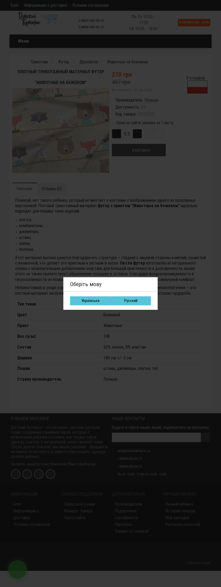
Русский (130, 300)
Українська (90, 300)
